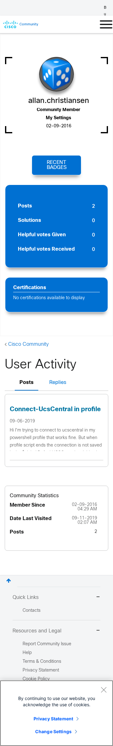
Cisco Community (28, 344)
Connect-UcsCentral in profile (55, 409)
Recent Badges (57, 165)
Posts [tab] (26, 382)
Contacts (31, 611)
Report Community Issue (47, 644)
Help (27, 653)
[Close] (103, 690)
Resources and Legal (37, 631)
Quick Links (26, 597)
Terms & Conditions (42, 662)
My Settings (58, 118)
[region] (56, 713)
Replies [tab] (57, 382)
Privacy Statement (53, 718)
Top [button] (8, 580)
